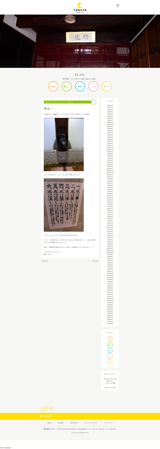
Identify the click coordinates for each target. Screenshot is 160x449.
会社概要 (60, 423)
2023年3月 (110, 191)
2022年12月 (110, 198)
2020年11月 (110, 250)
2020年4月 (110, 265)
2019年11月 (110, 275)
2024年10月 (110, 151)
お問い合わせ (74, 423)
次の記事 (95, 261)
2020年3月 (110, 267)
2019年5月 (110, 288)
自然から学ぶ (110, 381)
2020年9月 (110, 254)
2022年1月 (110, 221)
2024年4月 (110, 164)
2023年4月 (110, 189)
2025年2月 (110, 143)
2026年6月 (110, 109)
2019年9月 (110, 279)
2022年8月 (110, 206)
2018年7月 (110, 309)
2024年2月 (110, 168)
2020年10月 (110, 252)
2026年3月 (110, 116)
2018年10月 (110, 302)
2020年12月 (110, 248)
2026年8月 (110, 105)
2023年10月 (110, 177)
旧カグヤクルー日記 (110, 387)
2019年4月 (110, 290)
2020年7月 (110, 258)
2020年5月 (110, 263)
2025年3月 (110, 141)
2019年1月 (110, 296)
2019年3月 (110, 292)
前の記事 (45, 261)
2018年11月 (110, 300)
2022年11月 (110, 200)
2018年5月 (110, 313)
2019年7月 (110, 284)
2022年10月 (110, 202)
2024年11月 (110, 149)
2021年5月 (110, 237)
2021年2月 (110, 244)
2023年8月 (110, 181)
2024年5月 (110, 162)
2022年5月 (110, 212)
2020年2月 (110, 269)
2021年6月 (110, 235)
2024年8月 (110, 156)
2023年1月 (110, 195)
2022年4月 (110, 214)
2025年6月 (110, 135)
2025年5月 (110, 137)
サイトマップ (109, 423)
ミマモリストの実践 (110, 383)
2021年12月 (110, 223)
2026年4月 (110, 114)
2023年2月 (110, 193)
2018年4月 (110, 315)
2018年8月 (110, 307)
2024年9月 (110, 153)
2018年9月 (110, 304)
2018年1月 (110, 321)
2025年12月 (110, 122)
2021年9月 (110, 229)
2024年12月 (110, 147)
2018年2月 (110, 319)
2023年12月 (110, 172)
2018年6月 (110, 311)
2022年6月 (110, 210)
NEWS (49, 423)
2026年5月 (110, 112)
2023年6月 (110, 185)
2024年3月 (110, 166)
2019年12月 (110, 273)
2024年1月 (110, 170)
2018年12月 (110, 298)
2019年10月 (110, 277)
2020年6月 (110, 260)
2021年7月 (110, 233)
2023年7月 (110, 183)
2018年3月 (110, 317)
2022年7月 (110, 208)
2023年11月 (110, 174)
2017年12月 (110, 323)
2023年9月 (110, 179)
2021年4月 (110, 239)
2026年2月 (110, 118)
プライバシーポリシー (91, 423)
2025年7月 (110, 133)
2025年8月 (110, 130)
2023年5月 (110, 187)
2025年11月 (110, 124)
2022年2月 (110, 219)
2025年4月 (110, 139)
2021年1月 (110, 246)
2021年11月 (110, 225)
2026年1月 (110, 120)
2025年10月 (110, 126)
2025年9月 (110, 128)
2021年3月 (110, 242)
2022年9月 (110, 204)
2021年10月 (110, 227)
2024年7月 (110, 158)
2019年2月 (110, 294)
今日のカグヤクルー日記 (110, 378)
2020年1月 (110, 271)
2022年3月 (110, 216)
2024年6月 (110, 160)
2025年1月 (110, 145)
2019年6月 (110, 286)
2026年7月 (110, 107)
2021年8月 (110, 231)
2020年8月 (110, 256)
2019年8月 (110, 281)
